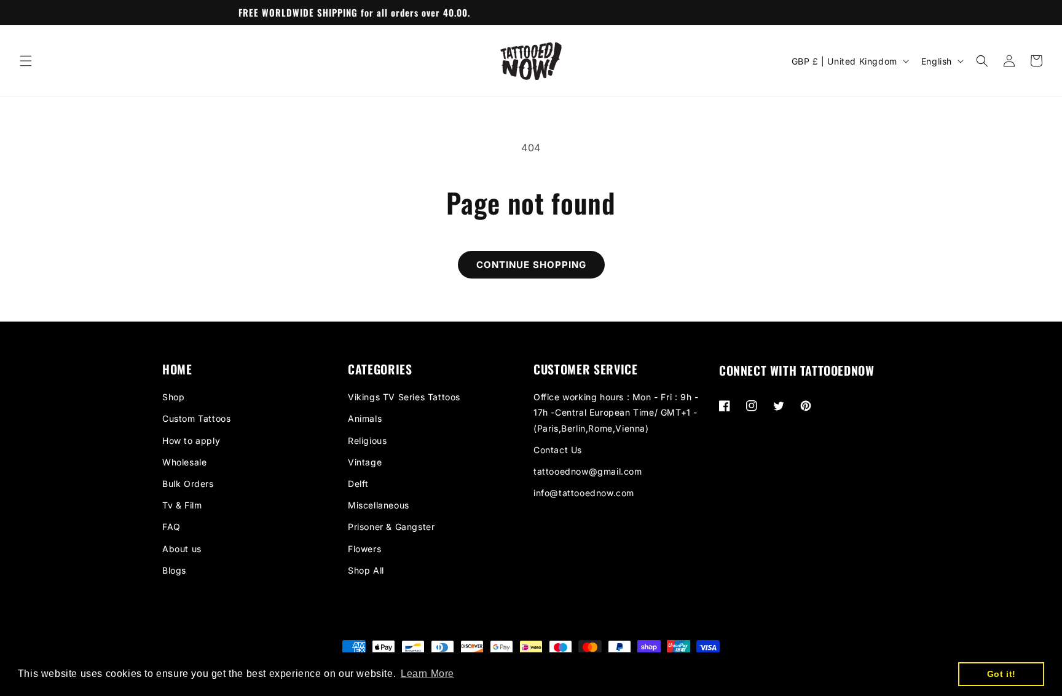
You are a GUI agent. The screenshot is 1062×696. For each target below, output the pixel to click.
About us (182, 549)
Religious (367, 440)
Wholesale (184, 462)
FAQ (171, 526)
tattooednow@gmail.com (587, 471)
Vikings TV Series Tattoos (404, 397)
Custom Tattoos (196, 418)
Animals (365, 418)
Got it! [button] (1001, 674)
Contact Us (557, 450)
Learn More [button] (427, 673)
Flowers (364, 549)
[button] (25, 60)
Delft (358, 483)
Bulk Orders (188, 483)
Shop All (366, 570)
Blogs (174, 570)
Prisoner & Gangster (391, 526)
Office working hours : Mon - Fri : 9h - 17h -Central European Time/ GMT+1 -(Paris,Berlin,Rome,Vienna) (615, 412)
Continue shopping (531, 265)
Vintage (365, 462)
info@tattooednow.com (583, 493)
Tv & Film (182, 505)
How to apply (191, 440)
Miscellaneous (378, 505)
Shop (173, 397)
